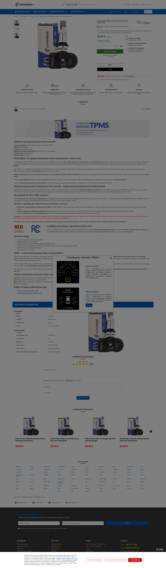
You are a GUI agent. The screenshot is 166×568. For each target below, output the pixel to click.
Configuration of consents (115, 560)
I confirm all (135, 560)
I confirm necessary (94, 560)
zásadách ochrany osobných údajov (65, 558)
